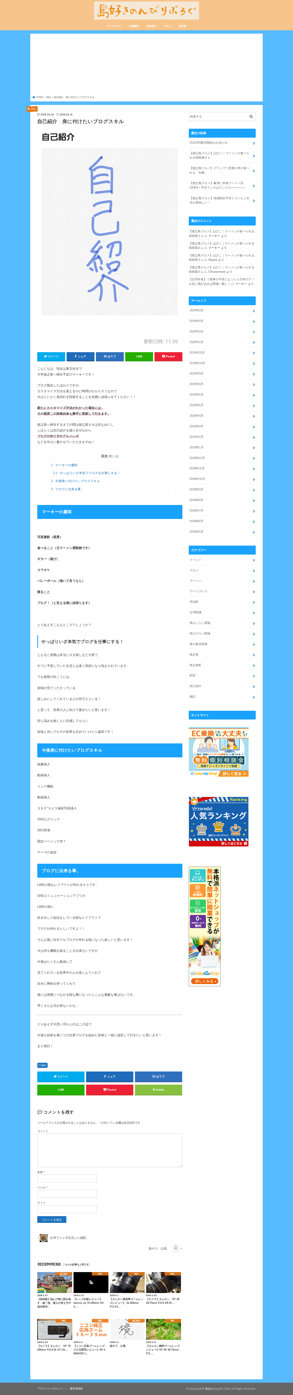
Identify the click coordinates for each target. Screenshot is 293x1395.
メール (42, 1187)
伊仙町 (194, 601)
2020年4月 (197, 321)
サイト (41, 1202)
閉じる (113, 456)
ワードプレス (114, 26)
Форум (212, 259)
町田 (193, 675)
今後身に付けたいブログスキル (75, 481)
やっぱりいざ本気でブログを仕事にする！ (87, 473)
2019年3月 (197, 426)
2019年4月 (197, 415)
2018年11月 (197, 468)
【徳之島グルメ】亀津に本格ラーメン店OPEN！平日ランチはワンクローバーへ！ (218, 185)
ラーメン (196, 580)
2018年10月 (197, 478)
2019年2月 (197, 436)
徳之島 (182, 26)
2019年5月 (197, 405)
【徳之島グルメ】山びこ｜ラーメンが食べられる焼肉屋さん (219, 155)
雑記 (43, 1065)
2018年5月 (197, 531)
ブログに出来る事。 (67, 489)
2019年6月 (197, 394)
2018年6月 (197, 521)
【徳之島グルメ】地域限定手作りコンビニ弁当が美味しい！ (219, 200)
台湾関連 (134, 26)
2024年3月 (197, 310)
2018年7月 (197, 510)
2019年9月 (197, 373)
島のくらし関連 (200, 622)
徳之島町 (196, 665)
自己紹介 (151, 26)
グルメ (167, 26)
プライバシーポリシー (50, 1388)
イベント (196, 559)
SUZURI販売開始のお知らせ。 (210, 142)
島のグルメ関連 (200, 633)
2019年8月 (197, 384)
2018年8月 (197, 500)
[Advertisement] (147, 66)
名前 (41, 1172)
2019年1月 (197, 447)
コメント (42, 1131)
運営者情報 (76, 1388)
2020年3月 (197, 331)
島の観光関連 (198, 644)
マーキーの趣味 (64, 465)
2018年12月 (197, 458)
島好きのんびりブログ (218, 1388)
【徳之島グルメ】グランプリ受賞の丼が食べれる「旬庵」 (219, 170)
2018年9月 (197, 489)
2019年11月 (197, 352)
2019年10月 (197, 363)
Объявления (217, 271)
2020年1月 (197, 342)
